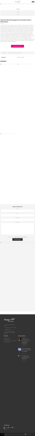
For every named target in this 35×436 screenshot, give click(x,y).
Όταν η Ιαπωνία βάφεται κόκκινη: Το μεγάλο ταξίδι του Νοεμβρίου (26, 350)
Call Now (33, 1)
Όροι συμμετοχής (7, 339)
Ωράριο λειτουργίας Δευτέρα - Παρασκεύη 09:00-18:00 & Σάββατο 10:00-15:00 (9, 332)
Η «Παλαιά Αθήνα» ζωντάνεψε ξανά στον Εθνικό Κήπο (26, 357)
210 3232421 (11, 324)
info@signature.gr (8, 329)
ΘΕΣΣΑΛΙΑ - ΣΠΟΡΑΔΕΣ (21, 57)
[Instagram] (10, 427)
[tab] (17, 9)
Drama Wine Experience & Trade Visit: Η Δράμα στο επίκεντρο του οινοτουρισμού (25, 341)
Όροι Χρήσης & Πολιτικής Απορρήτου (10, 340)
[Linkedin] (5, 428)
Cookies (2, 434)
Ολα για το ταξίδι (6, 338)
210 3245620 (7, 324)
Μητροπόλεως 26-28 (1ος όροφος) (10, 327)
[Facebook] (6, 427)
